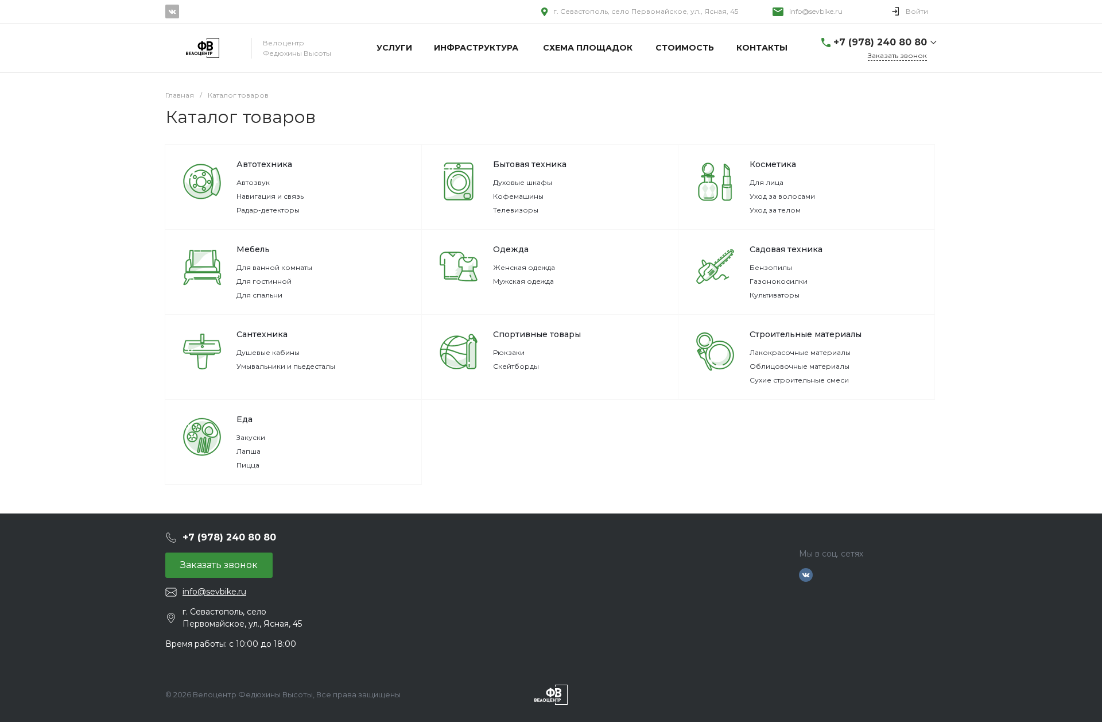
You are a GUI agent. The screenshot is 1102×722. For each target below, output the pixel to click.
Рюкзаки (509, 352)
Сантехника (262, 334)
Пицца (247, 465)
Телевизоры (515, 210)
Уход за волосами (782, 196)
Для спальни (259, 295)
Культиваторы (775, 295)
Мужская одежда (523, 281)
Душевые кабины (268, 352)
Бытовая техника (529, 164)
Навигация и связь (270, 196)
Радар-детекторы (268, 210)
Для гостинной (264, 281)
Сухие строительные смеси (799, 380)
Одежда (511, 249)
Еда (244, 419)
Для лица (766, 182)
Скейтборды (516, 366)
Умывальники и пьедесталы (285, 366)
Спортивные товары (537, 334)
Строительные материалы (806, 334)
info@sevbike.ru (816, 11)
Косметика (773, 164)
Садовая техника (786, 249)
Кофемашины (518, 196)
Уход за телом (775, 210)
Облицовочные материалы (799, 366)
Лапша (248, 451)
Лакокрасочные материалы (800, 352)
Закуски (250, 437)
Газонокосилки (779, 281)
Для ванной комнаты (274, 267)
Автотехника (264, 164)
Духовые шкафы (522, 182)
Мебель (253, 249)
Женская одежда (524, 267)
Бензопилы (771, 267)
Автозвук (253, 182)
